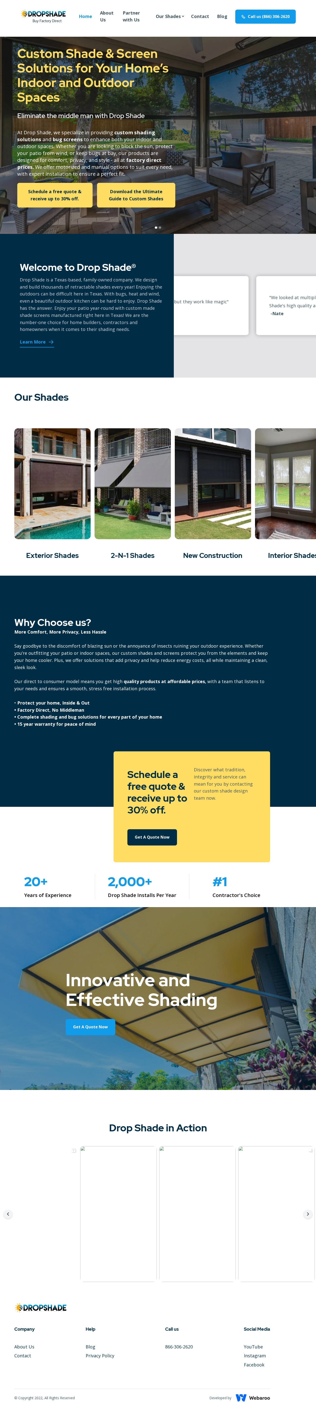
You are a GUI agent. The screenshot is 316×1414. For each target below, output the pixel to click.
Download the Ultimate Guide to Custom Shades (136, 195)
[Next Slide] (308, 1214)
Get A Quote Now (152, 837)
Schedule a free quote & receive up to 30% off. (54, 195)
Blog (222, 16)
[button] (168, 16)
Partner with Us (131, 16)
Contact (200, 16)
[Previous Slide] (8, 1214)
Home (85, 16)
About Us (107, 16)
